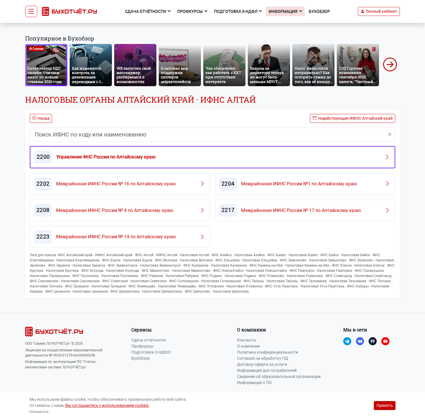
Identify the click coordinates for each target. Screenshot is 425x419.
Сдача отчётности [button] (146, 11)
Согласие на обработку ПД (262, 358)
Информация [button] (283, 11)
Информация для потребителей (267, 370)
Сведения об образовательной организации (279, 376)
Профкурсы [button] (190, 11)
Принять (384, 405)
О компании (248, 346)
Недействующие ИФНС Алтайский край (355, 118)
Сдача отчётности (148, 340)
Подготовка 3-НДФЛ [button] (236, 11)
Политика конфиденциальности (267, 352)
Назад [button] (43, 118)
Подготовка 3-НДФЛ (151, 352)
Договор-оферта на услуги (262, 364)
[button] (379, 11)
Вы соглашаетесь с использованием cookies (107, 405)
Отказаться (39, 412)
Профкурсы (142, 346)
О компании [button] (251, 329)
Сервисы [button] (141, 329)
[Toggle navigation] (31, 11)
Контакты (246, 340)
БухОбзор (319, 11)
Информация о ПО (254, 382)
